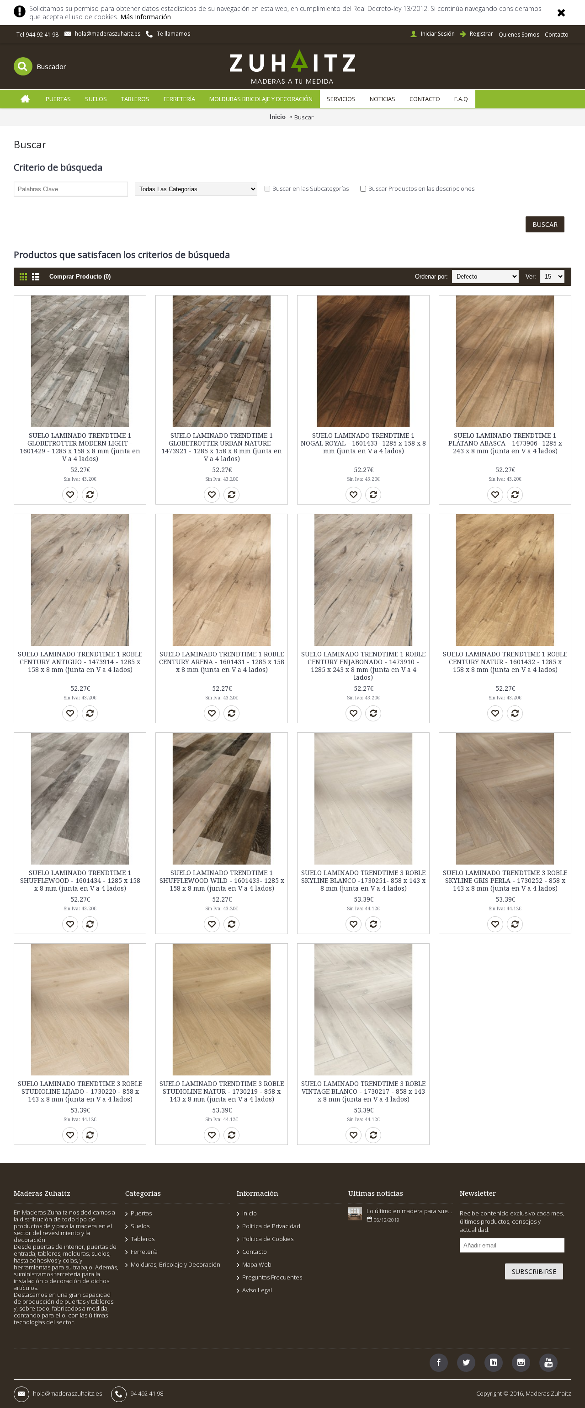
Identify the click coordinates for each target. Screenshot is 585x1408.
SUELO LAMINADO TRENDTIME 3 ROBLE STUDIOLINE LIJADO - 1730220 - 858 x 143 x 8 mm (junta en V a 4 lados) (80, 1091)
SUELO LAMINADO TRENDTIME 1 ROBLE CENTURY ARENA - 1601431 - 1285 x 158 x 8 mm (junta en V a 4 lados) (221, 661)
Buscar (304, 117)
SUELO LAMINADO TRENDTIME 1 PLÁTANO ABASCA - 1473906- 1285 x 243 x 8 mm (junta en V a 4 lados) (505, 443)
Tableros (142, 1239)
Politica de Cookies (267, 1239)
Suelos (140, 1226)
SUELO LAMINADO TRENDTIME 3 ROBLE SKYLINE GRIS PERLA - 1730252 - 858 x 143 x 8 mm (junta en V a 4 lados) (505, 880)
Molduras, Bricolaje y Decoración (175, 1264)
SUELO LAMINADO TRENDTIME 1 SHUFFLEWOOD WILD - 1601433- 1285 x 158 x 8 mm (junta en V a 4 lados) (222, 880)
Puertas (141, 1213)
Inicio (278, 116)
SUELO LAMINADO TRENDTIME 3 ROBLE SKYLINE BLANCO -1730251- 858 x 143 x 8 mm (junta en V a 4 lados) (363, 880)
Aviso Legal (257, 1290)
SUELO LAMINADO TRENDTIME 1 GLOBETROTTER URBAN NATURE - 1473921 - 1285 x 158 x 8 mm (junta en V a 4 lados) (221, 447)
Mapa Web (256, 1264)
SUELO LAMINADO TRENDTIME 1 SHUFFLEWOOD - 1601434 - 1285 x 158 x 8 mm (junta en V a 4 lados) (80, 880)
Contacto (254, 1251)
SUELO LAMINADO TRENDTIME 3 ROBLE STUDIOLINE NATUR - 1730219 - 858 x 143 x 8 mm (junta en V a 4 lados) (222, 1091)
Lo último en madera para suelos (410, 1211)
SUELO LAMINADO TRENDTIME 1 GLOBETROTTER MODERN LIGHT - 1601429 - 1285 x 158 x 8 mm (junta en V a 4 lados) (80, 447)
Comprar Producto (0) (80, 276)
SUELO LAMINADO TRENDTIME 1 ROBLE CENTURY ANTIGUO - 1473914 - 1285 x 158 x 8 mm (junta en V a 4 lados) (80, 661)
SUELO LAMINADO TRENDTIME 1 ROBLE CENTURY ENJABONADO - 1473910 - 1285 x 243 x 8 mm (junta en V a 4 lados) (363, 665)
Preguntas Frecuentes (272, 1277)
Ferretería (144, 1251)
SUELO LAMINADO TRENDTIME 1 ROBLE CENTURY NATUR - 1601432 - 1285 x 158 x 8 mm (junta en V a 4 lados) (505, 661)
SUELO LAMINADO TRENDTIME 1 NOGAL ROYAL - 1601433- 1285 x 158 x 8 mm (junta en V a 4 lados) (363, 443)
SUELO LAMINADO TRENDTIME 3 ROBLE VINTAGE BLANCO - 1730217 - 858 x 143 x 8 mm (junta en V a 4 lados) (363, 1091)
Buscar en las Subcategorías (310, 188)
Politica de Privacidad (271, 1226)
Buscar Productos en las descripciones (421, 188)
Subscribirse (534, 1271)
